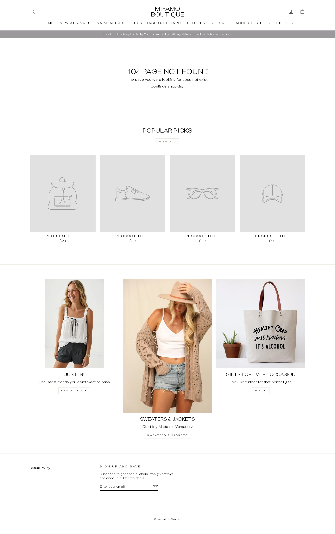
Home (48, 23)
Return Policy (40, 468)
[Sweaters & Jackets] (167, 346)
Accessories (251, 23)
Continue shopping (168, 86)
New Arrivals (75, 23)
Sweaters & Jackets (167, 435)
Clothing (198, 23)
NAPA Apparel (112, 23)
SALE (224, 23)
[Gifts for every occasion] (260, 323)
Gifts (283, 23)
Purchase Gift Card (157, 23)
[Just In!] (74, 323)
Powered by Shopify (167, 519)
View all (167, 141)
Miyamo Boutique (167, 11)
